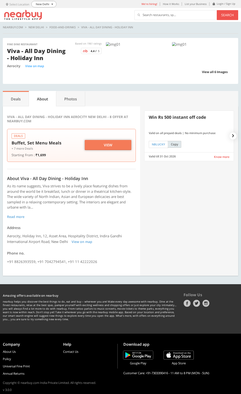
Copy (174, 144)
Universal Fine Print (16, 366)
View (108, 145)
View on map (34, 66)
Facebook (187, 303)
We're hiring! (149, 4)
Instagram (205, 303)
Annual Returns (13, 373)
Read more (15, 216)
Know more (221, 157)
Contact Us (70, 351)
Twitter (196, 303)
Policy (7, 359)
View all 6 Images (215, 72)
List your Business (196, 4)
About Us (9, 351)
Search (227, 15)
